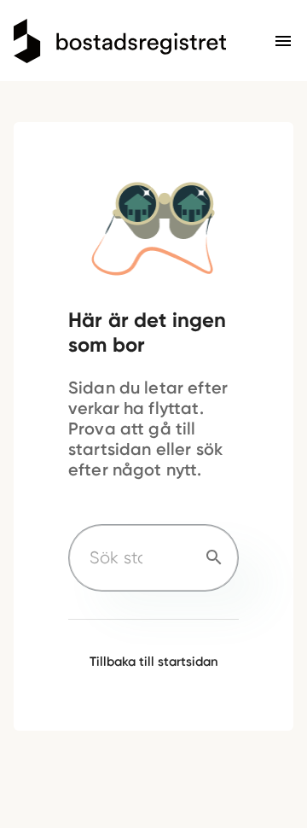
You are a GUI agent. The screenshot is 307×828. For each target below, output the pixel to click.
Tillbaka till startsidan (154, 661)
